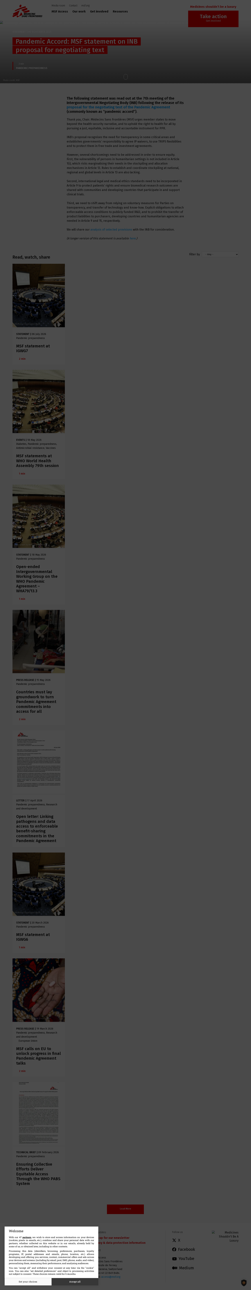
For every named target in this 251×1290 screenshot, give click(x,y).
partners (26, 1237)
